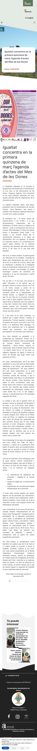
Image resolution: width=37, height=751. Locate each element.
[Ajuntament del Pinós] (1, 22)
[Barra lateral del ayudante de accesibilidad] (2, 29)
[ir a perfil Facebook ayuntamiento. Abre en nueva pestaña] (8, 716)
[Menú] (34, 22)
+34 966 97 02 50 (13, 675)
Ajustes (22, 748)
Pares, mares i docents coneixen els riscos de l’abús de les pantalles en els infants (15, 655)
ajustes (15, 744)
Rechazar (14, 748)
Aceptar (5, 748)
